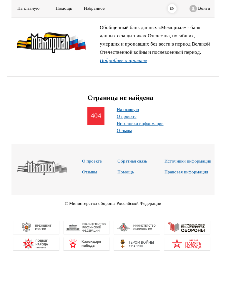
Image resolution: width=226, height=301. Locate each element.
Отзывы (124, 130)
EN (172, 8)
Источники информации (140, 123)
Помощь (125, 172)
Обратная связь (132, 161)
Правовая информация (186, 172)
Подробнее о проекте (123, 60)
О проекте (127, 116)
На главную (28, 8)
